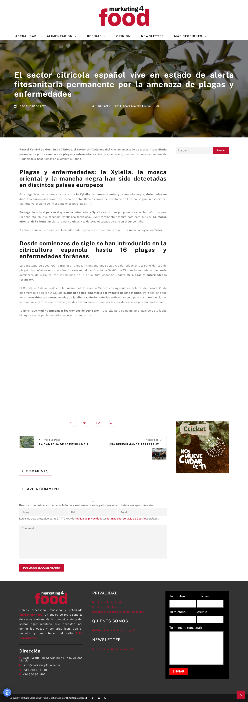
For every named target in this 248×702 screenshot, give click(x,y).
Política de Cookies (105, 607)
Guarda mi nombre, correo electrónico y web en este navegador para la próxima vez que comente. (86, 505)
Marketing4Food (145, 106)
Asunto (202, 612)
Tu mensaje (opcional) (185, 627)
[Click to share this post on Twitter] (86, 423)
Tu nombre (177, 596)
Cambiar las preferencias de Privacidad (118, 611)
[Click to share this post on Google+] (99, 423)
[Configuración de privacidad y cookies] (7, 692)
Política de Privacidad (106, 602)
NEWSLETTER (152, 36)
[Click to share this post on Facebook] (73, 423)
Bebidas (94, 36)
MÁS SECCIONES (188, 36)
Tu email (203, 596)
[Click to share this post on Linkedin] (112, 423)
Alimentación (60, 36)
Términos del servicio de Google (126, 518)
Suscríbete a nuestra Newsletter (113, 649)
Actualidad (26, 36)
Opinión (123, 36)
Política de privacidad (88, 518)
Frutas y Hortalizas (113, 106)
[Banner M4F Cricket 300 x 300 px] (202, 446)
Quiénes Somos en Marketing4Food (116, 630)
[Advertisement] (93, 365)
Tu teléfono (177, 612)
